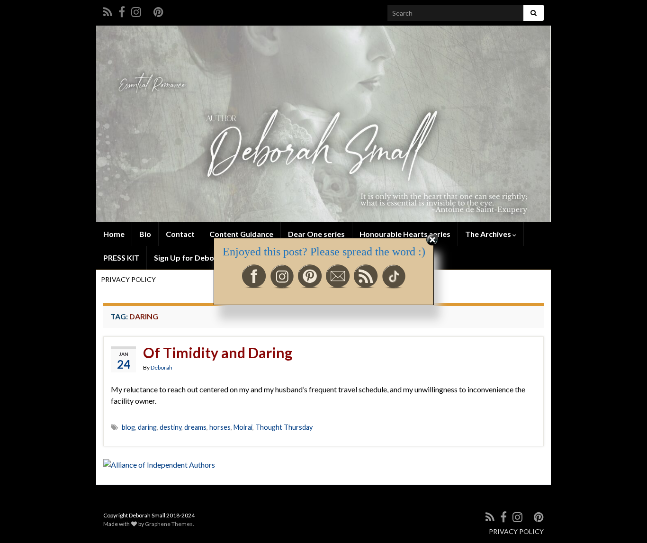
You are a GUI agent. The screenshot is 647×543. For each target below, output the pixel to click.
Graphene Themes (169, 523)
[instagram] (136, 10)
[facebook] (121, 10)
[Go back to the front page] (323, 124)
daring (147, 427)
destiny (170, 427)
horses (220, 427)
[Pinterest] (158, 10)
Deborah (161, 367)
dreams (195, 427)
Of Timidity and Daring (217, 352)
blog (128, 427)
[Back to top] (626, 522)
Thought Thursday (284, 427)
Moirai (243, 427)
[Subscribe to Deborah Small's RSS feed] (107, 10)
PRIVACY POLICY (516, 531)
